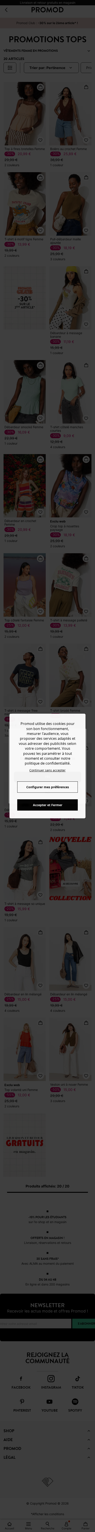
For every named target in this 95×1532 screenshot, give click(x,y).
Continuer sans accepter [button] (47, 770)
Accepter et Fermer (47, 805)
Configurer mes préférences (47, 787)
